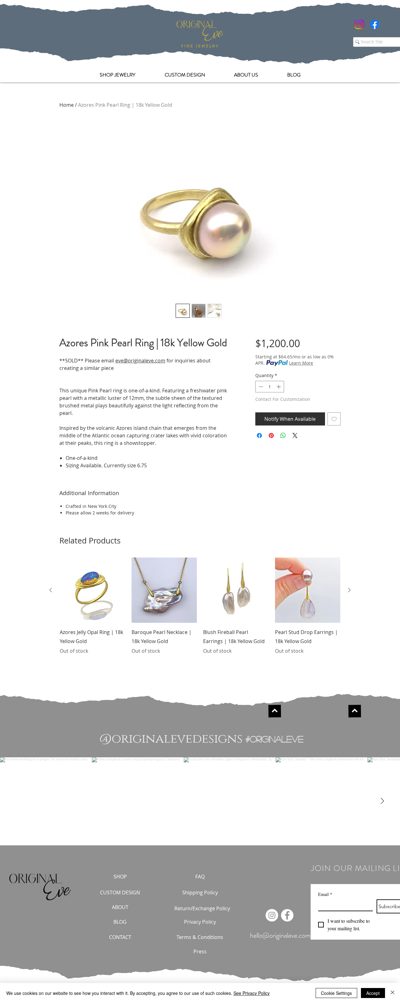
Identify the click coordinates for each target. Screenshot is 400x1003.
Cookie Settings (336, 993)
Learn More (301, 363)
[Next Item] (382, 801)
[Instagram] (359, 24)
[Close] (392, 993)
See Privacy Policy (251, 993)
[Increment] (279, 386)
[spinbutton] (269, 386)
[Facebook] (374, 24)
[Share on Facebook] (259, 435)
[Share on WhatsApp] (283, 435)
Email (325, 894)
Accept (373, 993)
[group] (200, 610)
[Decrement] (260, 386)
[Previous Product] (50, 590)
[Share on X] (295, 435)
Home (66, 104)
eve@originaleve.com (140, 360)
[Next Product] (349, 590)
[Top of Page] (275, 711)
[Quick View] (92, 590)
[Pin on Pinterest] (271, 435)
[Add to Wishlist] (334, 418)
